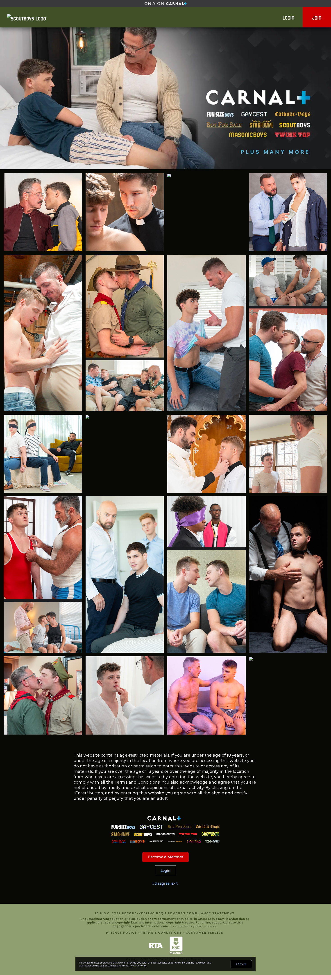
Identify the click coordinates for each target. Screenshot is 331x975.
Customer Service (204, 932)
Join (317, 17)
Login (289, 17)
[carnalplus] (165, 3)
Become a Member (166, 857)
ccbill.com (160, 926)
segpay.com (122, 926)
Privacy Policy (121, 932)
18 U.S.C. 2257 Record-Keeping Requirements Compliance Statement (165, 913)
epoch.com (141, 926)
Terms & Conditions (161, 932)
